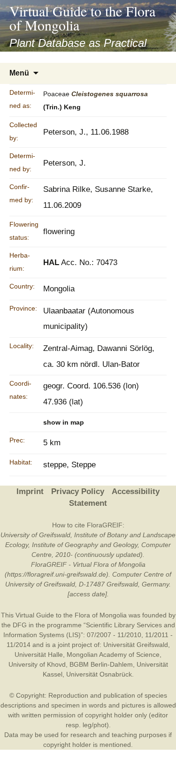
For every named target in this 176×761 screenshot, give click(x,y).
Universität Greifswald (135, 644)
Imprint (30, 491)
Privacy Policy (77, 491)
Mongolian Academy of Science (113, 654)
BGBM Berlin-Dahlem (101, 664)
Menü (19, 73)
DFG (20, 625)
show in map (63, 422)
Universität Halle (39, 654)
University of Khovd (37, 664)
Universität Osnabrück (99, 674)
